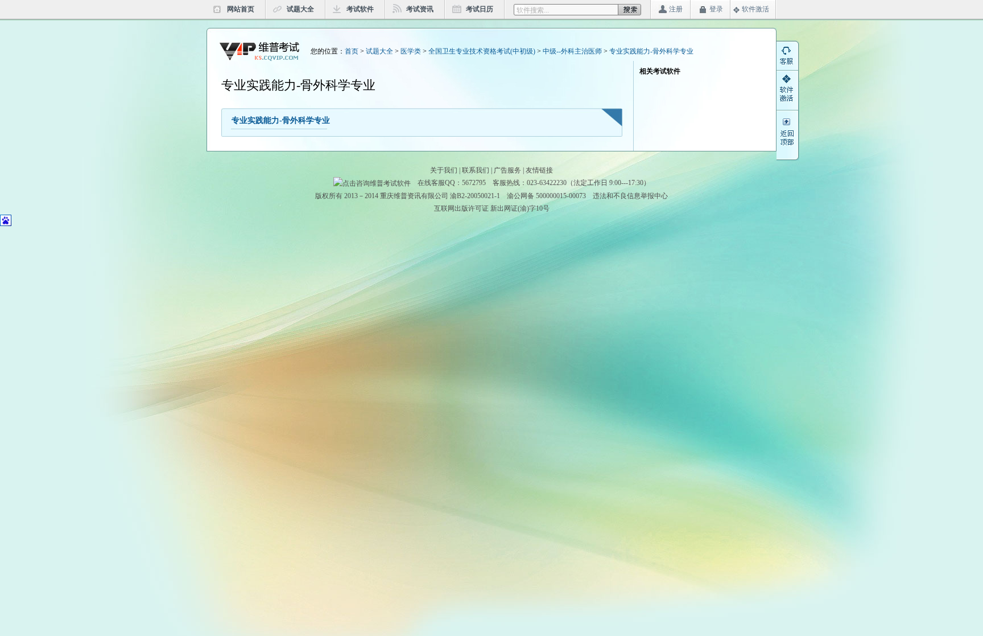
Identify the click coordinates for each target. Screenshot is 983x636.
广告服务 (507, 170)
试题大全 (300, 9)
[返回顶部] (788, 143)
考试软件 (360, 9)
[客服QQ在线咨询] (788, 60)
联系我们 (475, 170)
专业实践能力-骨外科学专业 (651, 51)
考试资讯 (419, 9)
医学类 (410, 51)
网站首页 (240, 9)
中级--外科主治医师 (572, 51)
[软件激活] (788, 100)
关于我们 (443, 170)
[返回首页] (259, 51)
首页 (351, 51)
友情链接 (539, 170)
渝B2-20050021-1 (475, 196)
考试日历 (479, 9)
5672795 (474, 183)
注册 (676, 9)
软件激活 (755, 9)
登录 (716, 9)
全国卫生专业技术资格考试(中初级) (481, 51)
